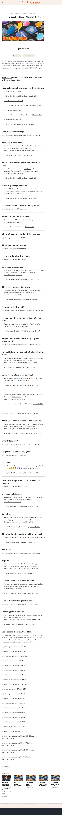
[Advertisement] (54, 36)
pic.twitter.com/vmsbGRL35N (29, 150)
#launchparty (35, 586)
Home (12, 13)
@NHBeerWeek (8, 146)
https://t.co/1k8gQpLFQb (11, 150)
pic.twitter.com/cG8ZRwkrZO (13, 222)
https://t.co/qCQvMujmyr (25, 499)
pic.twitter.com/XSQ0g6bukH (25, 522)
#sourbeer (31, 517)
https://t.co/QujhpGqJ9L (11, 429)
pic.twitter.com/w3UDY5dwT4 (28, 568)
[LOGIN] (59, 2)
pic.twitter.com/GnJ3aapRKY (19, 326)
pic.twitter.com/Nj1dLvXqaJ (12, 193)
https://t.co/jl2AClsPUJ (35, 191)
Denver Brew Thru (23, 632)
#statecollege (27, 586)
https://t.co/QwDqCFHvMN (12, 363)
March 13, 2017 (35, 331)
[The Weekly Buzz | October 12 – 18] (55, 778)
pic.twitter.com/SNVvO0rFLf (32, 620)
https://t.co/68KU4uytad (11, 399)
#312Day (6, 326)
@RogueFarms (16, 189)
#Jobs (21, 620)
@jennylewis (14, 324)
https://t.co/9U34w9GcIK (11, 620)
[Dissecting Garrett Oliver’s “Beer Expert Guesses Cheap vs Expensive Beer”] (6, 778)
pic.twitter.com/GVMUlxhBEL (30, 468)
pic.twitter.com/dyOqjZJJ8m (12, 589)
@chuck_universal (9, 522)
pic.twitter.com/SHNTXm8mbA (13, 173)
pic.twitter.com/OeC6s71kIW (28, 429)
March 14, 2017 (34, 473)
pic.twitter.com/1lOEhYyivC (30, 363)
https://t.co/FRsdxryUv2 (11, 568)
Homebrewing (5, 795)
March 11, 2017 (34, 279)
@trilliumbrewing (20, 564)
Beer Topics (4, 791)
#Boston (8, 394)
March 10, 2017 (32, 96)
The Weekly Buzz (17, 13)
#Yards (19, 358)
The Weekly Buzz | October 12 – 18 (55, 784)
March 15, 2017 (34, 506)
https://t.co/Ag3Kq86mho (29, 272)
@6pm (43, 270)
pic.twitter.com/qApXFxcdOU (13, 275)
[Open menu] (2, 2)
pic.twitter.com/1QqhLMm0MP (13, 101)
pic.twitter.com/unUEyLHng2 (13, 119)
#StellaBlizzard (16, 397)
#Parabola (23, 537)
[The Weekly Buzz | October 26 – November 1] (43, 778)
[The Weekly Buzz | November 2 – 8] (31, 778)
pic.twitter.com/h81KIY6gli (12, 91)
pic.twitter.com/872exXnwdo (12, 110)
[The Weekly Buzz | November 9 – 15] (18, 778)
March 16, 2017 (30, 624)
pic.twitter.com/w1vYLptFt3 (12, 502)
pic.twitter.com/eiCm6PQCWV (13, 295)
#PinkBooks (27, 169)
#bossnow (22, 399)
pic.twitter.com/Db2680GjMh (36, 537)
